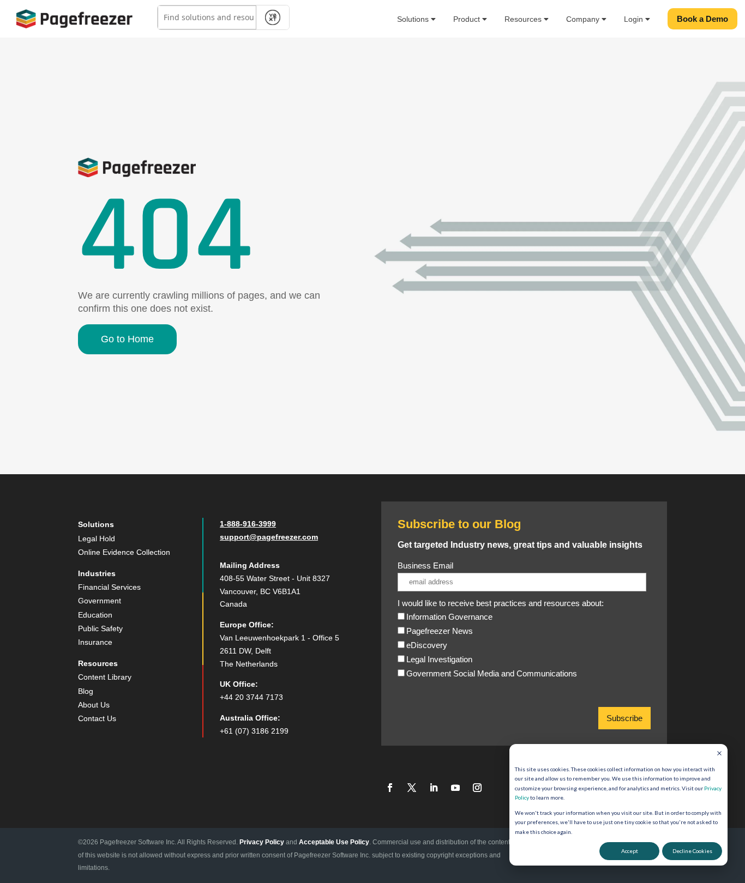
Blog (85, 691)
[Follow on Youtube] (455, 787)
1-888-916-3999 (248, 523)
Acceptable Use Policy (334, 842)
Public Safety (100, 628)
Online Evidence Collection (124, 552)
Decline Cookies (692, 851)
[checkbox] (522, 651)
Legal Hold (96, 538)
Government (99, 600)
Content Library (104, 677)
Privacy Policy (261, 842)
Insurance (95, 642)
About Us (94, 704)
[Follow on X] (411, 787)
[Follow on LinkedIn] (433, 787)
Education (95, 614)
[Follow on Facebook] (390, 787)
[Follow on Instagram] (477, 787)
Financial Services (109, 587)
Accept (629, 851)
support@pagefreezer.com (269, 537)
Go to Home (127, 339)
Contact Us (97, 718)
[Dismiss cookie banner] (719, 754)
